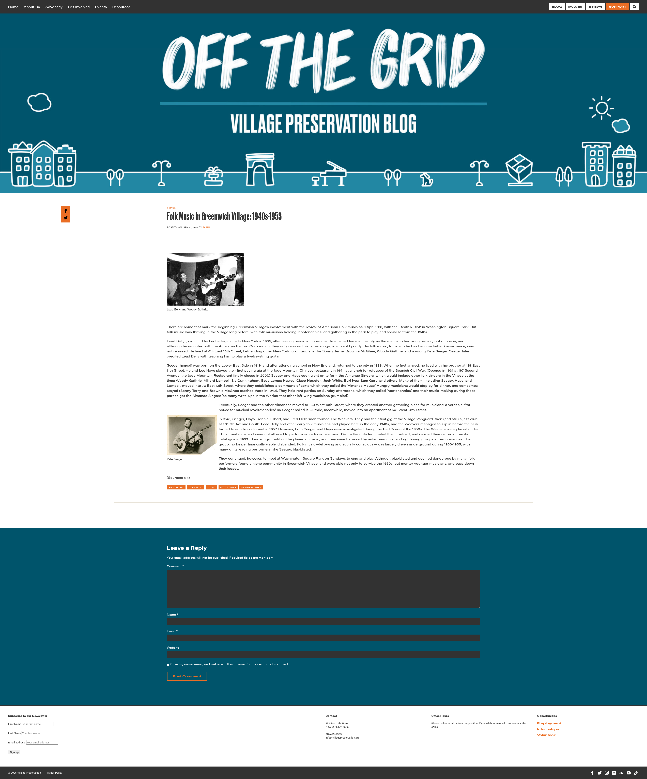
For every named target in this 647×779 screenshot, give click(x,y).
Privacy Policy (54, 772)
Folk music (176, 487)
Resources (121, 6)
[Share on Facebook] (66, 210)
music (211, 487)
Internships (548, 729)
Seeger (173, 365)
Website (173, 647)
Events (101, 6)
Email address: (17, 742)
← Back (171, 207)
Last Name (14, 733)
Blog (557, 6)
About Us (32, 6)
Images (575, 6)
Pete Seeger (228, 487)
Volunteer (546, 735)
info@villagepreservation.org (343, 737)
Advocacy (54, 6)
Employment (549, 723)
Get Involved (79, 6)
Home (13, 6)
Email (172, 631)
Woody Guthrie (189, 380)
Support (617, 6)
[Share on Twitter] (66, 217)
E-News (596, 6)
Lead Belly (196, 487)
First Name (14, 724)
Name (172, 614)
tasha (207, 227)
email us (453, 723)
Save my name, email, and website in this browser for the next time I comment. (229, 664)
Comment (175, 566)
